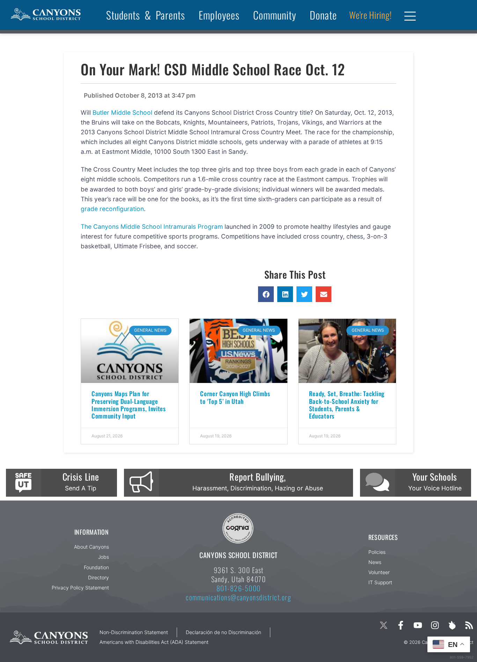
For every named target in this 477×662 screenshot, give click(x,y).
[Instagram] (435, 625)
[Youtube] (417, 625)
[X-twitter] (383, 625)
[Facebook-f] (400, 625)
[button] (266, 294)
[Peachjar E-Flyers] (452, 625)
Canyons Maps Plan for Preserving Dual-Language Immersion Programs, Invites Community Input (128, 404)
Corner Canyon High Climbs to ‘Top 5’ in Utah (235, 397)
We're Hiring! (370, 15)
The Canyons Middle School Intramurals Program (152, 226)
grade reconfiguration (112, 208)
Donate (323, 15)
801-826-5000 (239, 588)
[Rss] (469, 625)
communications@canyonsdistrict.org (238, 597)
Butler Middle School (122, 112)
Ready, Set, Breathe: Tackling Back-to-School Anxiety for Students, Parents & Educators (346, 404)
